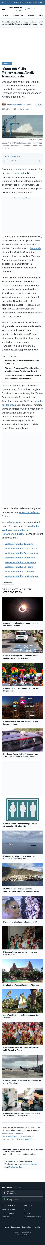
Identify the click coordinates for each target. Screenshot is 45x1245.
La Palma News (8, 1139)
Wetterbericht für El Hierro (19, 567)
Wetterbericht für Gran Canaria (21, 548)
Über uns (5, 1217)
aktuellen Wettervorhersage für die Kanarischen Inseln (20, 530)
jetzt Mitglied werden (36, 2)
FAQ (25, 1209)
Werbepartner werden (32, 1217)
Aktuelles (27, 22)
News (5, 16)
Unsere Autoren (8, 1213)
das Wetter (16, 522)
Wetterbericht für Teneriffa (19, 544)
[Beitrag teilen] (41, 104)
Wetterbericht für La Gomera (20, 562)
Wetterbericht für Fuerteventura (22, 553)
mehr (29, 104)
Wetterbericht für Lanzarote (20, 557)
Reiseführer (18, 16)
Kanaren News (37, 22)
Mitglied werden (15, 1167)
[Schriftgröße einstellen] (3, 2)
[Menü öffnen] (3, 9)
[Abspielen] (6, 161)
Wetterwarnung (15, 173)
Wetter (31, 16)
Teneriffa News (17, 22)
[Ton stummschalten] (39, 161)
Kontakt (27, 1213)
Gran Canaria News (10, 1136)
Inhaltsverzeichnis (8, 1209)
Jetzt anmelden (30, 1164)
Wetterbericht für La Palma (19, 571)
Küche (41, 16)
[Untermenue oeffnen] (9, 15)
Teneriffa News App (12, 1187)
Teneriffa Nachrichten (25, 1139)
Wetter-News (8, 582)
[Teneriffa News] (22, 8)
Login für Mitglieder (19, 2)
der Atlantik (35, 248)
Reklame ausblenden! (22, 198)
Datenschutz (26, 1227)
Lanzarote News (26, 1136)
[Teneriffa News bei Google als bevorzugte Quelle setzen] (37, 104)
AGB (7, 1227)
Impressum (15, 1227)
